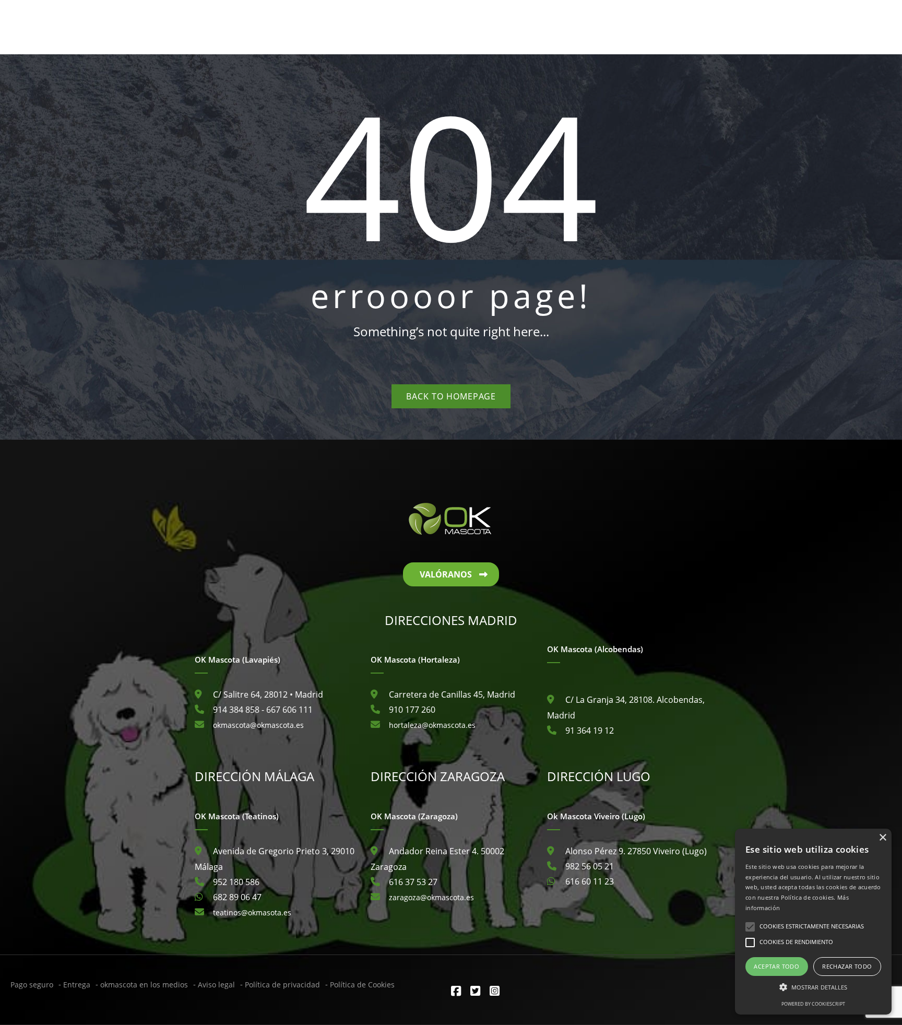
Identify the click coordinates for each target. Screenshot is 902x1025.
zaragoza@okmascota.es (431, 897)
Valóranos (446, 574)
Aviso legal (216, 984)
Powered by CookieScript (813, 1003)
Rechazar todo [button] (847, 966)
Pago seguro (31, 984)
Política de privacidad (282, 984)
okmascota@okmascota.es (258, 725)
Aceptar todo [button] (776, 966)
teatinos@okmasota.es (252, 912)
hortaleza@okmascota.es (432, 725)
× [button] (882, 838)
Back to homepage (451, 396)
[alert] (813, 922)
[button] (813, 987)
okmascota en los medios (144, 984)
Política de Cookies (362, 984)
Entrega (76, 984)
